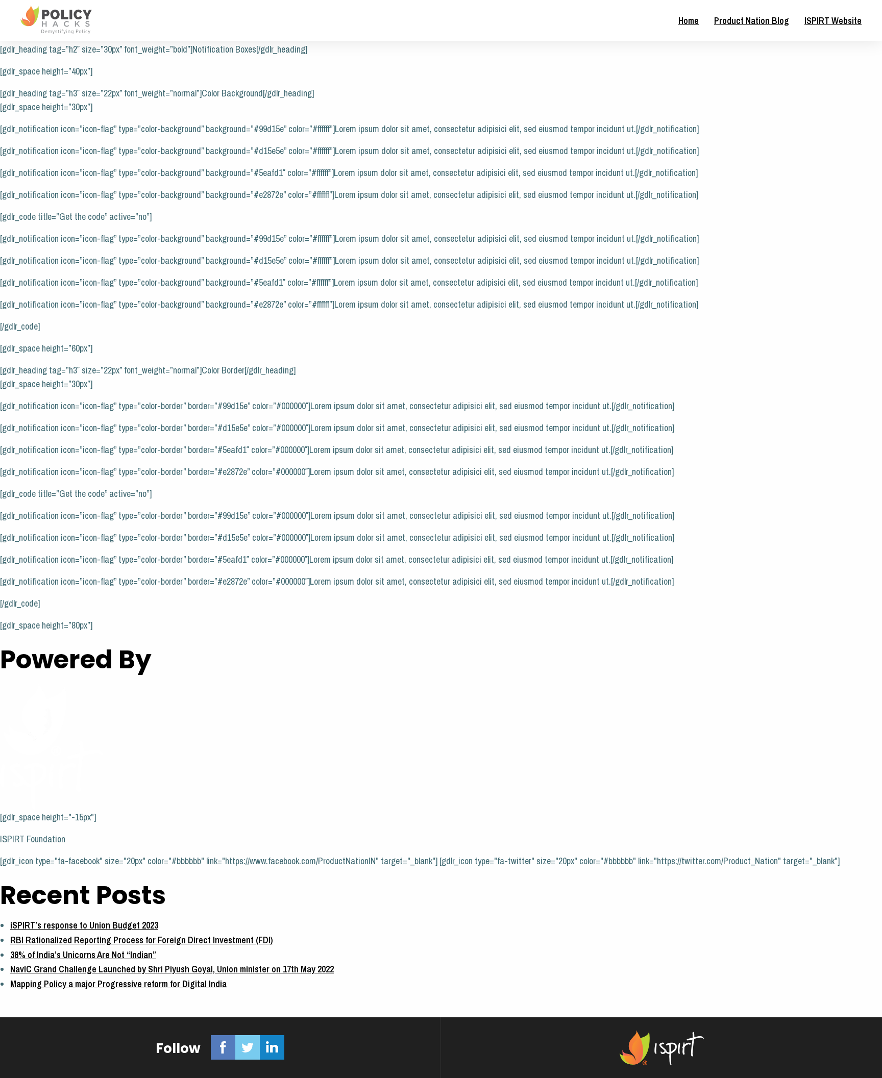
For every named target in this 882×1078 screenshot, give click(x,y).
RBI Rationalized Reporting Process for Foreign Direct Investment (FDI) (141, 940)
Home (688, 20)
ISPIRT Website (833, 20)
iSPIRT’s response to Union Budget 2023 (84, 925)
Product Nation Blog (751, 20)
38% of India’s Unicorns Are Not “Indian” (83, 954)
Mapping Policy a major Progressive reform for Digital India (118, 983)
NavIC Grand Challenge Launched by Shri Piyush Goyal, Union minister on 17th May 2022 (172, 969)
